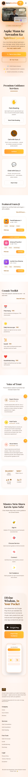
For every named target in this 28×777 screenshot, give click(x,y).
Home (3, 710)
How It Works (5, 712)
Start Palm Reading (14, 120)
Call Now (14, 151)
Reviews (4, 715)
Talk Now (20, 230)
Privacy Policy (5, 756)
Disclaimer (4, 761)
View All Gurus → (21, 212)
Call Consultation (6, 727)
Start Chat (14, 183)
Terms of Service (6, 759)
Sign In (20, 3)
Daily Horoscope (6, 738)
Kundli (3, 741)
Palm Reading (5, 730)
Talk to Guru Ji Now (15, 54)
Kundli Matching (6, 744)
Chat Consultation (6, 724)
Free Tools (15, 60)
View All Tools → (21, 298)
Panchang (4, 747)
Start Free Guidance (14, 635)
